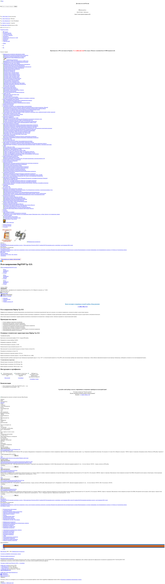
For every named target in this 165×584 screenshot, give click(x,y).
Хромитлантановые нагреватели (10, 160)
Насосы (4, 209)
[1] (1, 288)
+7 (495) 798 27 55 (82, 306)
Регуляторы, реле (7, 187)
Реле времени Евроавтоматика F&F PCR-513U (11, 481)
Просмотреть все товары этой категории (10, 259)
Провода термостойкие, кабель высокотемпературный (15, 201)
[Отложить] (2, 456)
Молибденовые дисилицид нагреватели (12, 159)
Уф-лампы (5, 210)
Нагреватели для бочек (8, 105)
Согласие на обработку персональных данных (11, 553)
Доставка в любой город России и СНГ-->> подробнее (13, 563)
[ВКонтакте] (1, 261)
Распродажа (5, 38)
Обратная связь (6, 41)
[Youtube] (3, 547)
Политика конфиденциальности (8, 556)
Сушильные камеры (7, 215)
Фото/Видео (5, 36)
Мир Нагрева (3, 551)
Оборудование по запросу (9, 212)
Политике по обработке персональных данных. (71, 579)
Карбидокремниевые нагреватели (10, 156)
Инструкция (7, 377)
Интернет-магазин (7, 33)
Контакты (5, 40)
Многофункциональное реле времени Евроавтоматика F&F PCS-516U (16, 462)
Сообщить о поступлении (7, 294)
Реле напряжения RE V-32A (7, 450)
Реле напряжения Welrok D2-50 (7, 471)
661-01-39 (5, 566)
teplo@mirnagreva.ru (6, 27)
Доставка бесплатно (7, 34)
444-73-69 (5, 25)
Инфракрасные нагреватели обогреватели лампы (14, 54)
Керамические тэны (7, 138)
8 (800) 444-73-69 (80, 50)
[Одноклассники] (2, 261)
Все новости (3, 244)
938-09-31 (5, 567)
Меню (4, 43)
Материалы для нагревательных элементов (12, 188)
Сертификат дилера (34, 379)
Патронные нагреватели (8, 116)
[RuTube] (4, 549)
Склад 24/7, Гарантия (7, 35)
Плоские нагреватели (8, 162)
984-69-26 (5, 20)
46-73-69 (5, 568)
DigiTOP (2, 402)
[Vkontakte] (3, 544)
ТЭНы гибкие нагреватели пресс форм (11, 113)
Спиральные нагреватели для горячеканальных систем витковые (17, 106)
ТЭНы (4, 145)
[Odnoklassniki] (3, 545)
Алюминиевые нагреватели (9, 135)
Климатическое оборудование (9, 87)
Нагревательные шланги (8, 184)
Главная (6, 31)
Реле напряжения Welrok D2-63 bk (8, 490)
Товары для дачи (6, 93)
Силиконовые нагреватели (9, 172)
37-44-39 (5, 23)
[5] (6, 288)
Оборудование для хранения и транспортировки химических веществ (18, 142)
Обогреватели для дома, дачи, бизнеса (11, 63)
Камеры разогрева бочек (8, 103)
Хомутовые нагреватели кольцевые (11, 123)
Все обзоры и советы (5, 248)
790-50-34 (5, 18)
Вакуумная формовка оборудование (11, 99)
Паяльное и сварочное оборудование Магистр (13, 203)
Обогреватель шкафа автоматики (10, 177)
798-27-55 (5, 16)
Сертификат (20, 377)
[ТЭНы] (2, 1)
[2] (2, 288)
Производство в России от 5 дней (10, 37)
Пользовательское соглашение (7, 558)
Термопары (5, 185)
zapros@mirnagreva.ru (6, 570)
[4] (4, 288)
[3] (3, 288)
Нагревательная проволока (9, 195)
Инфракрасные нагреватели (18, 551)
